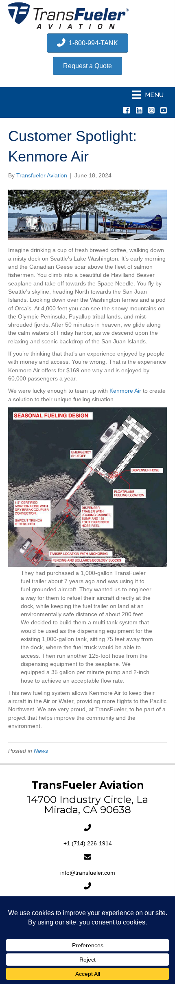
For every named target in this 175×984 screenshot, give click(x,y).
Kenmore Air (125, 390)
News (41, 750)
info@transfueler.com (87, 872)
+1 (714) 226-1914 (87, 843)
